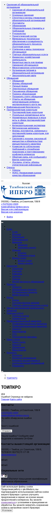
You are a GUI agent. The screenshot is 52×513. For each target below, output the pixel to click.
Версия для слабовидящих (15, 209)
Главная (5, 399)
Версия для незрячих (12, 212)
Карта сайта (16, 399)
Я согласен (7, 510)
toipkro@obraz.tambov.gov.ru (15, 206)
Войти (10, 217)
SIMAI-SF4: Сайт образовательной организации (25, 484)
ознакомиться (8, 502)
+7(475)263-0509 (9, 204)
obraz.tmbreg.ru (8, 454)
